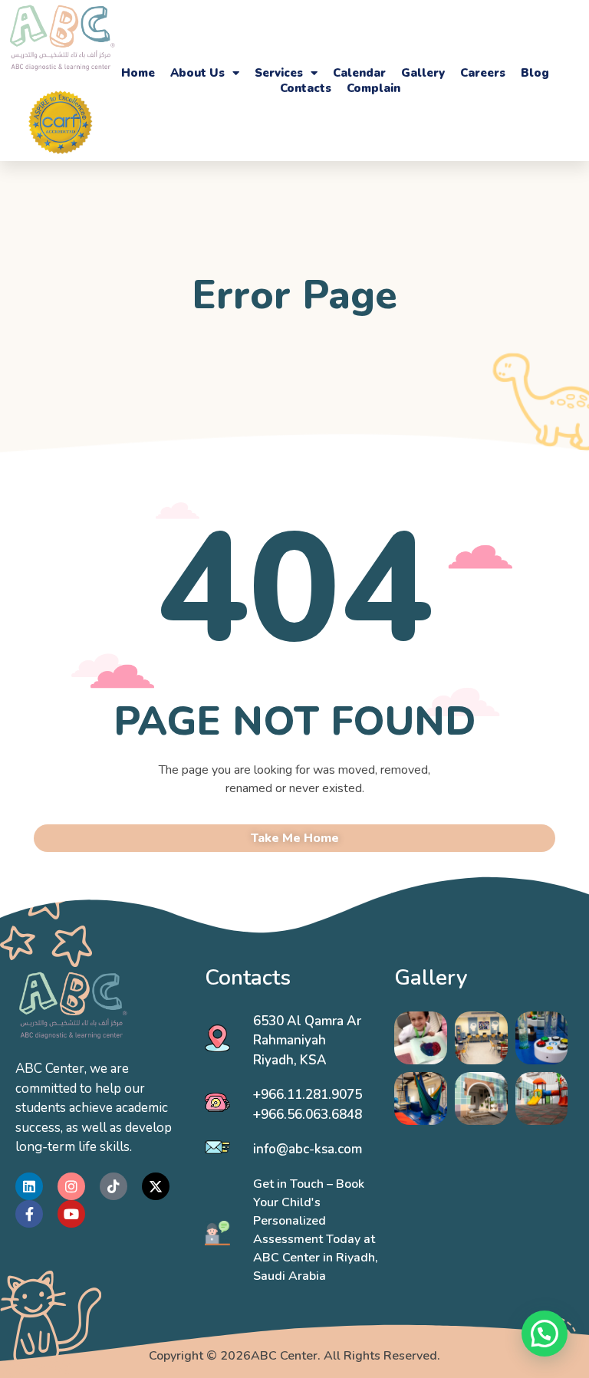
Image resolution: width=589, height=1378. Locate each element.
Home (138, 73)
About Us (197, 73)
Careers (482, 73)
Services (279, 73)
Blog (535, 73)
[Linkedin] (29, 1186)
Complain (373, 88)
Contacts (305, 88)
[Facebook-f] (29, 1214)
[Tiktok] (113, 1186)
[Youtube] (71, 1214)
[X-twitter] (155, 1186)
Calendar (359, 73)
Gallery (423, 73)
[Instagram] (71, 1186)
